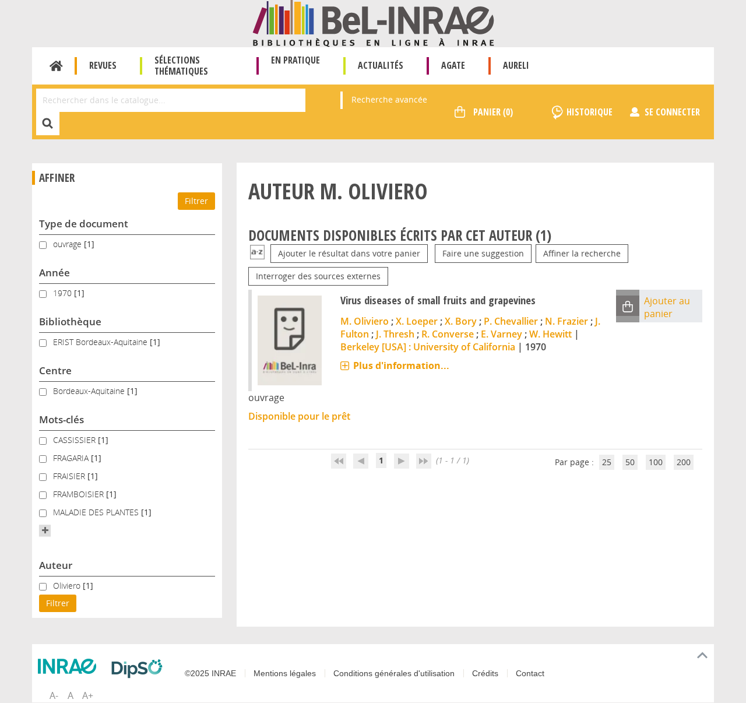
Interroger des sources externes (318, 276)
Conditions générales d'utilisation (394, 673)
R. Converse (447, 334)
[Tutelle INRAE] (70, 666)
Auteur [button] (55, 565)
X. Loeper (417, 321)
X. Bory (461, 321)
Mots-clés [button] (61, 419)
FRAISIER (70, 475)
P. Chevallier (511, 321)
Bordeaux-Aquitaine (90, 390)
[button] (45, 530)
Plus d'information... (401, 365)
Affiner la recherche (582, 253)
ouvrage (68, 243)
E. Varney (501, 334)
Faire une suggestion (483, 253)
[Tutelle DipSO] (140, 669)
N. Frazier (566, 321)
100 (656, 462)
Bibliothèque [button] (70, 321)
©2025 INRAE (210, 673)
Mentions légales (285, 673)
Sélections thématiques (181, 66)
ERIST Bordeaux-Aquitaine (101, 341)
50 (630, 462)
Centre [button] (55, 370)
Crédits (485, 673)
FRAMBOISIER (79, 494)
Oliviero (68, 585)
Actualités (380, 65)
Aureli (516, 65)
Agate (453, 65)
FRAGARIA (72, 457)
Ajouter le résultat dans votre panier (349, 253)
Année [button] (54, 272)
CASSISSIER (75, 439)
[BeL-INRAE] (373, 22)
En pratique (295, 60)
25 (606, 462)
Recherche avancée (389, 99)
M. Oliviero (364, 321)
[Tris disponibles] (257, 253)
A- (54, 695)
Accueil (56, 66)
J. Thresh (395, 334)
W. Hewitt (550, 334)
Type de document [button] (83, 223)
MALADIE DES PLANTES (97, 512)
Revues (103, 65)
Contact (530, 673)
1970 (63, 292)
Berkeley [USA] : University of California (427, 346)
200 (684, 462)
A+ (87, 695)
